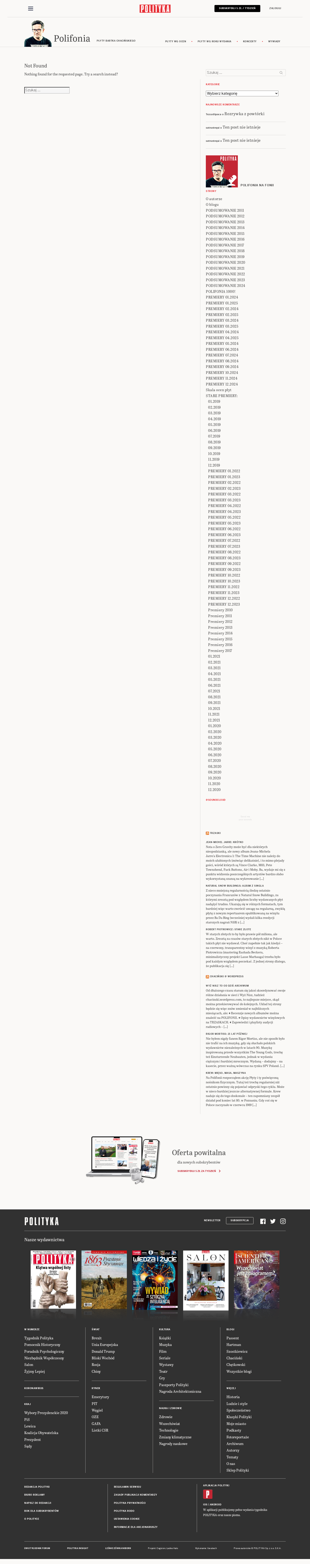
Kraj (27, 1404)
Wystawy (166, 1364)
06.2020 (214, 754)
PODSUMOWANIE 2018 (225, 250)
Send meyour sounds (245, 818)
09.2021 (214, 702)
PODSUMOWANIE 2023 (225, 279)
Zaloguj (275, 8)
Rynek (96, 1388)
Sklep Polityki (237, 1470)
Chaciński (234, 1357)
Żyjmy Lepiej (34, 1371)
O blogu (212, 204)
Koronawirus (34, 1388)
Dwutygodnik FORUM (37, 1548)
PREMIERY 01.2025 (222, 303)
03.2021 (214, 667)
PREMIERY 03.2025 (222, 326)
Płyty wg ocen (175, 41)
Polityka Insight (77, 1548)
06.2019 (214, 430)
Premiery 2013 (220, 627)
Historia (233, 1396)
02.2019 (214, 407)
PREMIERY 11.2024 (221, 378)
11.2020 (214, 783)
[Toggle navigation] (30, 8)
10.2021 (214, 708)
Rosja (96, 1364)
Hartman (233, 1344)
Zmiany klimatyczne (175, 1437)
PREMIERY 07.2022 (224, 540)
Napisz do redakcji (37, 1503)
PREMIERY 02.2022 (224, 482)
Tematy (232, 1457)
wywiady (274, 41)
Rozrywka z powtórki (244, 113)
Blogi (230, 1329)
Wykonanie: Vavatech (206, 1548)
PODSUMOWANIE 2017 (225, 245)
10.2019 (214, 453)
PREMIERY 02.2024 (222, 308)
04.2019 (214, 418)
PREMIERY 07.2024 (222, 355)
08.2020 (214, 766)
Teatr (163, 1371)
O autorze (214, 198)
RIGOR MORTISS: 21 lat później (226, 1033)
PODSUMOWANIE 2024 (225, 285)
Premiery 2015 (220, 639)
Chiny (96, 1371)
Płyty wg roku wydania (214, 41)
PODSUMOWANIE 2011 (225, 210)
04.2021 (214, 673)
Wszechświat (169, 1423)
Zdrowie (165, 1416)
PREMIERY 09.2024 (222, 366)
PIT (94, 1403)
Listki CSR (100, 1430)
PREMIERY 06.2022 (224, 528)
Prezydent (32, 1439)
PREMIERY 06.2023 (224, 534)
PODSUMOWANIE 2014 (225, 227)
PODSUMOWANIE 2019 (225, 256)
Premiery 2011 (220, 615)
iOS (205, 1504)
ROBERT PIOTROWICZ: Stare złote (228, 929)
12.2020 (214, 789)
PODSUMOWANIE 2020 (225, 262)
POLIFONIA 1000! (221, 291)
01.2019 (214, 401)
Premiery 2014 (220, 633)
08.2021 (214, 696)
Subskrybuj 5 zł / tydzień (237, 8)
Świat (96, 1329)
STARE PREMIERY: (222, 395)
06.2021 (214, 685)
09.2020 (214, 772)
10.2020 (214, 778)
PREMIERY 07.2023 (224, 546)
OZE (95, 1416)
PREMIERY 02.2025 (222, 314)
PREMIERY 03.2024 (222, 320)
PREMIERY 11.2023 (223, 592)
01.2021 (214, 656)
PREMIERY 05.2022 (224, 517)
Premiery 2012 (220, 621)
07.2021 (214, 691)
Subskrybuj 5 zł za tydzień (196, 1171)
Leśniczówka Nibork (118, 1548)
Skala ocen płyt (219, 389)
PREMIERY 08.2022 (224, 551)
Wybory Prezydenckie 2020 (46, 1412)
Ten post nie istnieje (242, 127)
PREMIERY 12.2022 (224, 598)
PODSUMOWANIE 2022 (225, 273)
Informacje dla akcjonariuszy (136, 1527)
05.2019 (214, 424)
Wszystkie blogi (239, 1371)
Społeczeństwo (238, 1410)
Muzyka (165, 1344)
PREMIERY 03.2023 (224, 499)
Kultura (164, 1329)
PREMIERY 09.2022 (224, 563)
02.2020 (214, 731)
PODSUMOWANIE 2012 (225, 216)
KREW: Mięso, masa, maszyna (226, 1073)
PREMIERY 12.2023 (224, 604)
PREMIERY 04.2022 (224, 505)
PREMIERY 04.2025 (222, 337)
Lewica (30, 1426)
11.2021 (214, 714)
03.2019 (214, 412)
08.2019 (214, 442)
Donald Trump (103, 1351)
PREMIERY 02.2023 (224, 488)
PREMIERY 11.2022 (223, 586)
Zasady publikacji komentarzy (135, 1494)
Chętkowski (235, 1364)
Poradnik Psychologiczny (44, 1351)
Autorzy (232, 1450)
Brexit (97, 1337)
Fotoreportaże (237, 1437)
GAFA (96, 1423)
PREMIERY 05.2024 (222, 343)
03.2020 (214, 737)
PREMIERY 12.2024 (222, 384)
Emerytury (100, 1396)
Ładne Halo (172, 1548)
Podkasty (233, 1430)
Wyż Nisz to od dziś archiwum (227, 985)
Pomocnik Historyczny (42, 1344)
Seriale (164, 1357)
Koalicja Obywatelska (41, 1432)
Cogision (161, 1548)
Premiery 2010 (220, 609)
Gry (162, 1377)
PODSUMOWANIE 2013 (225, 221)
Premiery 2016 (220, 644)
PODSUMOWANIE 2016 (225, 239)
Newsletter (212, 1220)
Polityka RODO (124, 1510)
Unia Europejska (105, 1344)
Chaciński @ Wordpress (227, 976)
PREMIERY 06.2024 (222, 349)
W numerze (32, 1329)
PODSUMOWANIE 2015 (225, 233)
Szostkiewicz (237, 1351)
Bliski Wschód (103, 1357)
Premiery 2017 (220, 650)
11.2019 (214, 459)
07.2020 (214, 760)
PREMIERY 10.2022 (224, 575)
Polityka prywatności (130, 1503)
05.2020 (214, 748)
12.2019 (214, 465)
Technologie (168, 1430)
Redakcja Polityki (37, 1486)
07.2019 (214, 436)
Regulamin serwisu (127, 1486)
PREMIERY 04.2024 (222, 331)
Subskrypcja (240, 1220)
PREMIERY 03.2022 (224, 494)
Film (163, 1351)
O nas (230, 1463)
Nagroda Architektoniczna (180, 1391)
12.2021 (214, 720)
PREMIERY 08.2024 (222, 360)
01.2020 (214, 725)
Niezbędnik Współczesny (44, 1357)
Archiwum (235, 1443)
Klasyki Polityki (239, 1416)
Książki (165, 1337)
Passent (232, 1337)
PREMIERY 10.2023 (224, 581)
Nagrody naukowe (173, 1443)
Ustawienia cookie (127, 1518)
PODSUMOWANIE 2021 (225, 268)
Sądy (28, 1446)
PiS (27, 1419)
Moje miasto (236, 1423)
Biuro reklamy (34, 1494)
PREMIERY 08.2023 (224, 557)
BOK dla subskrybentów (41, 1510)
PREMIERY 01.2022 (224, 470)
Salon (28, 1364)
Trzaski (215, 833)
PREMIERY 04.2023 (224, 511)
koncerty (250, 41)
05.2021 (214, 679)
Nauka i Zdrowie (170, 1408)
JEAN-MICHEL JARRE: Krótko (225, 842)
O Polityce (31, 1518)
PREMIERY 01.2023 (224, 476)
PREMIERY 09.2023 (224, 569)
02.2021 (214, 662)
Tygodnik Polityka (38, 1337)
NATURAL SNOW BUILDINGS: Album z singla (235, 885)
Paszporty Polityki (174, 1384)
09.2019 (214, 447)
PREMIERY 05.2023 (224, 523)
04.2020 (215, 743)
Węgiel (97, 1410)
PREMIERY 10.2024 (222, 372)
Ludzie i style (237, 1403)
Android (215, 1504)
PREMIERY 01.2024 (222, 297)
